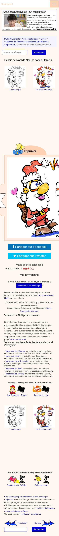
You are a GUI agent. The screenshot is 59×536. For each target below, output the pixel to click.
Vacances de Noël (17, 339)
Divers (43, 39)
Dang (48, 308)
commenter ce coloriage (29, 285)
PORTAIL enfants (12, 39)
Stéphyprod (7, 4)
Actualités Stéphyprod (15, 11)
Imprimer (30, 151)
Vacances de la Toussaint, (17, 361)
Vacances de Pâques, (15, 351)
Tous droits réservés (29, 311)
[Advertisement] (29, 109)
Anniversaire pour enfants (38, 15)
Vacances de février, (15, 374)
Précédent (22, 523)
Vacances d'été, (13, 356)
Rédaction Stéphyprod (31, 514)
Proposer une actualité (46, 29)
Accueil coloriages (30, 39)
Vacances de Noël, (14, 368)
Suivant (38, 523)
